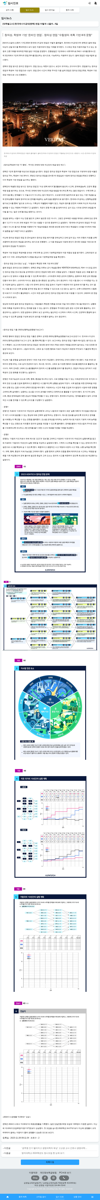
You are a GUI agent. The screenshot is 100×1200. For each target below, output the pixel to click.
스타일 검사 (41, 1197)
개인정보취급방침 (48, 1173)
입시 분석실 (50, 10)
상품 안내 (77, 1197)
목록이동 (50, 1162)
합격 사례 (70, 10)
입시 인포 (60, 1197)
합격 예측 (23, 1197)
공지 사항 (10, 10)
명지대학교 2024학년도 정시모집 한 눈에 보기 (43, 1153)
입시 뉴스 (30, 10)
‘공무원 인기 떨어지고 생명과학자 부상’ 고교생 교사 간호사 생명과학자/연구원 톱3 (55, 1148)
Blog (35, 1178)
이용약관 (33, 1173)
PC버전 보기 (65, 1173)
